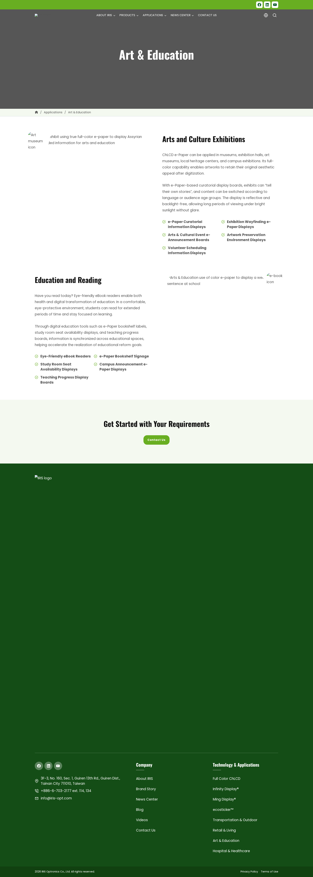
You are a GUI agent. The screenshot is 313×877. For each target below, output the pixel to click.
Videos (142, 820)
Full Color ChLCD (226, 778)
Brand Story (146, 789)
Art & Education (226, 840)
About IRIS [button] (104, 15)
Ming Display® (224, 799)
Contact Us (207, 15)
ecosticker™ (223, 809)
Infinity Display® (226, 789)
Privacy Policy (249, 871)
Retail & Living (224, 830)
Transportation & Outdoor (235, 820)
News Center (147, 799)
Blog (139, 809)
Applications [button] (153, 15)
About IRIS (144, 778)
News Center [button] (181, 15)
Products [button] (127, 15)
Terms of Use (269, 871)
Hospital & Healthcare (231, 851)
